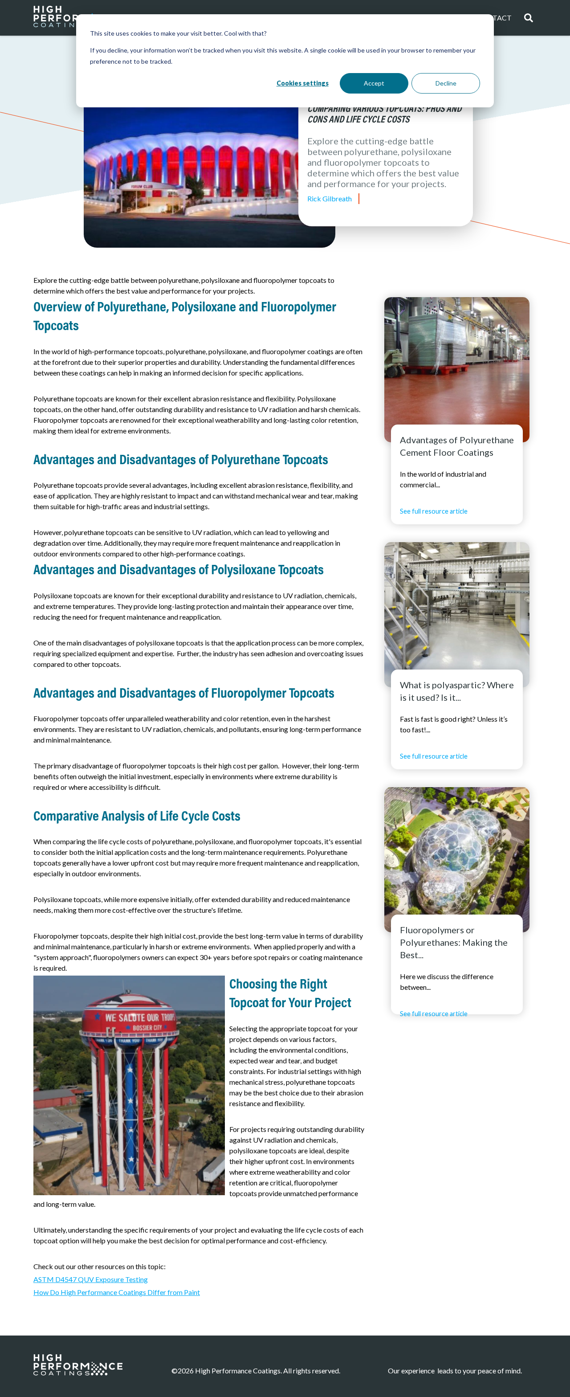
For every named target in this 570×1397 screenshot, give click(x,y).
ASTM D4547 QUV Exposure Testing (90, 1279)
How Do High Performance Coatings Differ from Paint (116, 1292)
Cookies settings (303, 83)
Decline (446, 83)
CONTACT (494, 17)
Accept (374, 83)
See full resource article (434, 511)
